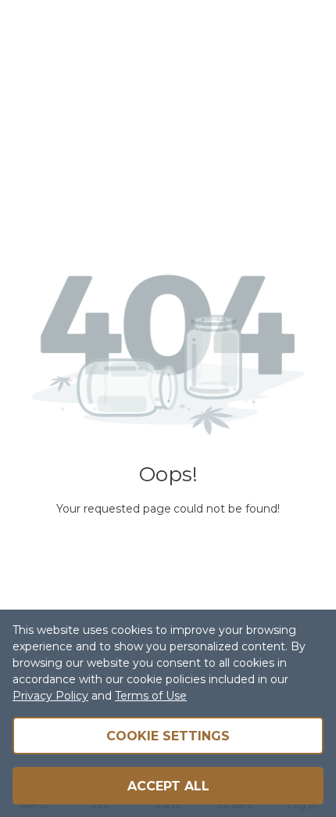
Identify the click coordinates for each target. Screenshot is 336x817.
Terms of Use (151, 696)
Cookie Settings (168, 736)
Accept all (168, 786)
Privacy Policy (50, 696)
